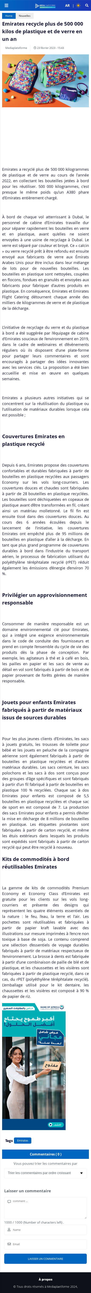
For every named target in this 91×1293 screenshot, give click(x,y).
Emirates (22, 1140)
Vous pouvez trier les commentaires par (45, 1163)
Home (8, 16)
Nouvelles (24, 16)
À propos (45, 1279)
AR (67, 5)
